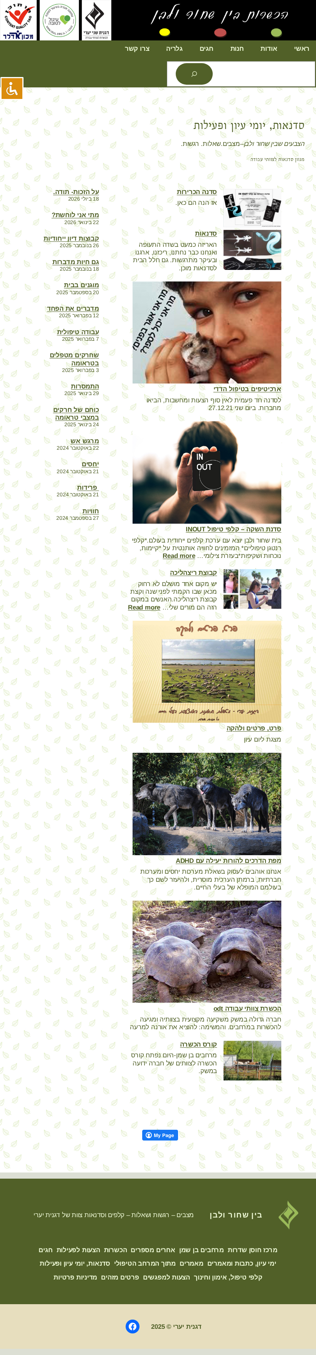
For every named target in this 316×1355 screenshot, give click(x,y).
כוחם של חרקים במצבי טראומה (76, 413)
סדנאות (206, 233)
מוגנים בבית (81, 285)
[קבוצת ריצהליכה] (252, 590)
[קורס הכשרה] (252, 1061)
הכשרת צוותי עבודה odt (247, 1008)
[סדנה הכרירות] (252, 209)
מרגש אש (85, 441)
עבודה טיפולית (78, 332)
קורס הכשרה (198, 1044)
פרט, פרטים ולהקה (254, 728)
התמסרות (85, 386)
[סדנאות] (252, 250)
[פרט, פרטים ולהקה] (207, 673)
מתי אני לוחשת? (75, 215)
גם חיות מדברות (75, 262)
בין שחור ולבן (236, 1214)
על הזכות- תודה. (76, 192)
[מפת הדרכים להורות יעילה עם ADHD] (207, 805)
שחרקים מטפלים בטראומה (74, 359)
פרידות (88, 487)
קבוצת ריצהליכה (193, 572)
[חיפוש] (194, 74)
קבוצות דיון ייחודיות (71, 238)
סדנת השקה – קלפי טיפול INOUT (233, 529)
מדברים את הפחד (73, 308)
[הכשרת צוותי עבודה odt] (207, 953)
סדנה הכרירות (197, 192)
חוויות (90, 511)
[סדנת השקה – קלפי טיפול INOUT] (207, 473)
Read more (179, 555)
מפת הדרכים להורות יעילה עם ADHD (228, 860)
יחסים (90, 464)
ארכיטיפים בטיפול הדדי (247, 389)
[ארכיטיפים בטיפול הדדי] (207, 333)
